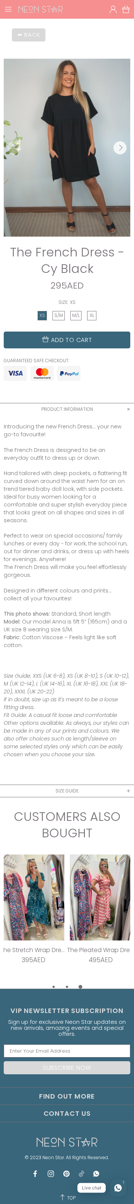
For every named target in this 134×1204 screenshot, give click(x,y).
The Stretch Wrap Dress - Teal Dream (33, 950)
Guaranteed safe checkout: (36, 361)
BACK (32, 34)
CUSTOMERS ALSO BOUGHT (67, 825)
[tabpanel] (33, 918)
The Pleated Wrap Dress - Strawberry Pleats (100, 950)
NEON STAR (40, 9)
